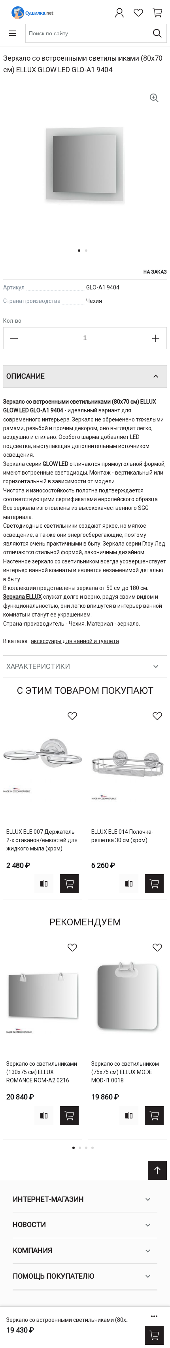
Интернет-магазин (48, 1199)
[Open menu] (12, 33)
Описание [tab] (25, 376)
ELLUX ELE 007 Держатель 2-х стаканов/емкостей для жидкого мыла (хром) (41, 840)
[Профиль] (119, 12)
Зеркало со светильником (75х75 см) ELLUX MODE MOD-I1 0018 (125, 1072)
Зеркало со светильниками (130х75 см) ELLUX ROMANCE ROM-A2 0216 (41, 1072)
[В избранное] (72, 716)
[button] (81, 255)
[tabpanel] (42, 803)
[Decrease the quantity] (14, 338)
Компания (32, 1250)
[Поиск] (157, 33)
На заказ (155, 272)
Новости (29, 1224)
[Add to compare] (43, 883)
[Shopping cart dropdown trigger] (157, 12)
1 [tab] (73, 1148)
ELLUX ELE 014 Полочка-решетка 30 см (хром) (122, 836)
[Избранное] (138, 12)
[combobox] (96, 33)
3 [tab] (86, 1148)
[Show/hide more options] (154, 1316)
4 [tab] (92, 1148)
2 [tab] (80, 1148)
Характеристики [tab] (38, 666)
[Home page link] (31, 13)
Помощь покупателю (53, 1276)
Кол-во (12, 321)
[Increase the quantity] (156, 338)
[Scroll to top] (157, 1170)
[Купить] (154, 1335)
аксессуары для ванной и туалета (75, 641)
